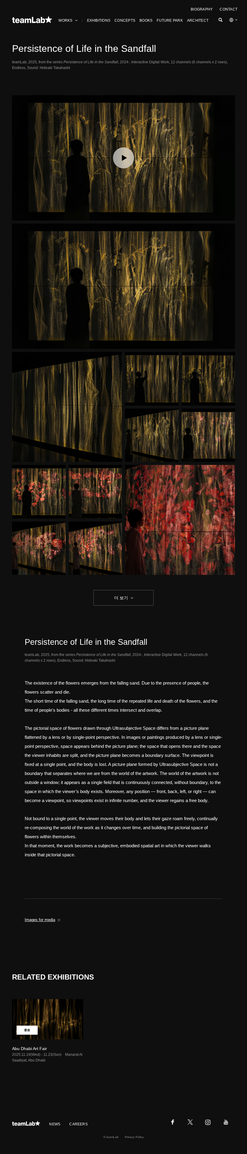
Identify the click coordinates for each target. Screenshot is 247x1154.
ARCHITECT (197, 20)
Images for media (40, 919)
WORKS (65, 20)
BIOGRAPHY (202, 9)
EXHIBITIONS (99, 20)
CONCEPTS (124, 20)
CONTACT (228, 9)
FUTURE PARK (170, 20)
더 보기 (121, 597)
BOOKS (145, 20)
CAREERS (78, 1124)
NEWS (54, 1124)
